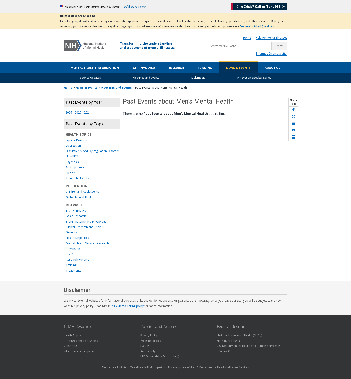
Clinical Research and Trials (83, 227)
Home (247, 37)
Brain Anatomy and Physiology (86, 221)
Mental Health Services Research (87, 243)
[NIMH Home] (85, 45)
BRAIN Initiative (76, 210)
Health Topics (72, 335)
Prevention (73, 249)
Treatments (73, 270)
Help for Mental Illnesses (271, 37)
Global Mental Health (79, 197)
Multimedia (198, 77)
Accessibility (147, 351)
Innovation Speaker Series (254, 77)
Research (176, 68)
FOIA (143, 346)
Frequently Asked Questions (257, 26)
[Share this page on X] (293, 116)
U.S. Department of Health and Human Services (247, 346)
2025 (78, 112)
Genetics (71, 232)
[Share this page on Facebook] (293, 110)
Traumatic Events (77, 178)
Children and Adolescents (82, 191)
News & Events (238, 68)
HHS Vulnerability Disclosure (158, 356)
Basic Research (76, 216)
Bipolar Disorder (76, 140)
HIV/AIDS (72, 156)
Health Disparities (77, 238)
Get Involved (144, 68)
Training (71, 265)
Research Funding (77, 259)
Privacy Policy (148, 335)
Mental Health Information (95, 68)
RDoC (70, 254)
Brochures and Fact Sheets (81, 341)
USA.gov (222, 351)
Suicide (70, 173)
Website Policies (150, 341)
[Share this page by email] (293, 130)
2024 (87, 112)
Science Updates (90, 77)
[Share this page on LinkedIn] (293, 123)
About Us (272, 68)
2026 (69, 112)
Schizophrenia (75, 167)
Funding (205, 68)
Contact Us (71, 346)
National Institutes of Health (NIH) (238, 335)
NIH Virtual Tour (227, 341)
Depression (73, 145)
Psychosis (72, 162)
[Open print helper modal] (293, 137)
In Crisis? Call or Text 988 (260, 6)
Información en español (271, 53)
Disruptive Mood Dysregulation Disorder (92, 151)
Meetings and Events (146, 77)
